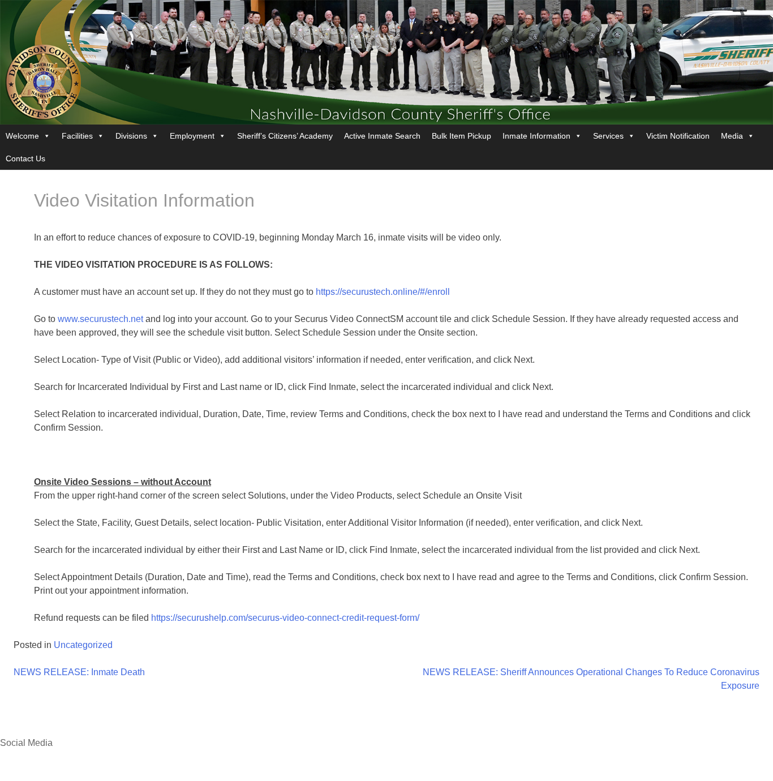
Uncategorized (83, 645)
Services (608, 135)
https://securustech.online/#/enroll (383, 292)
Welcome (22, 135)
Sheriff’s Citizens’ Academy (285, 135)
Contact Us (25, 158)
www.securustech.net (100, 319)
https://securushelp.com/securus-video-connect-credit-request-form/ (285, 618)
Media (732, 135)
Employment (192, 135)
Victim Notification (678, 135)
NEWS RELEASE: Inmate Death (79, 672)
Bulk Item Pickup (461, 135)
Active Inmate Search (382, 135)
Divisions (131, 135)
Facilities (77, 135)
